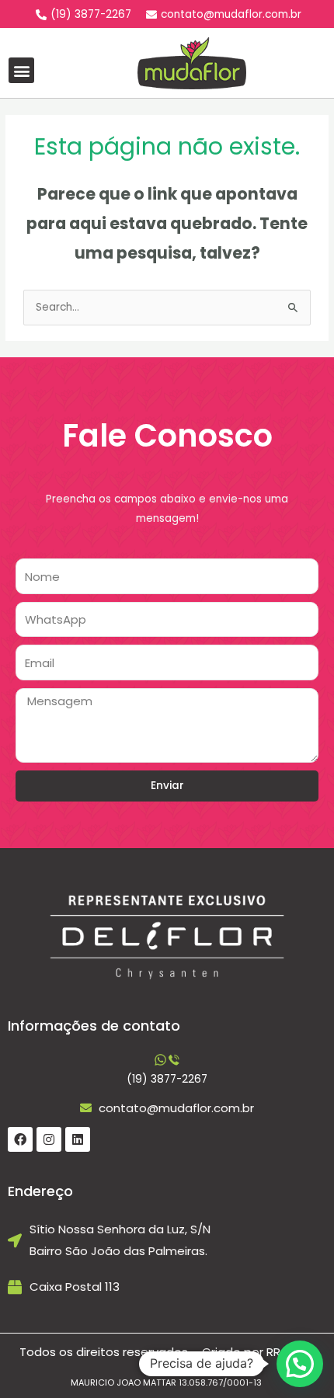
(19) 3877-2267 (167, 1079)
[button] (21, 70)
